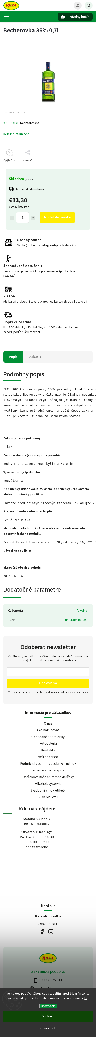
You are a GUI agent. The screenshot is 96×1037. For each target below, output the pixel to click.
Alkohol (82, 610)
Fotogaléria (48, 743)
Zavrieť (78, 168)
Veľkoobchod (48, 756)
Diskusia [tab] (35, 356)
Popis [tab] (13, 356)
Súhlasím (48, 1016)
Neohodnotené (29, 123)
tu (85, 998)
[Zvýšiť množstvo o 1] (33, 218)
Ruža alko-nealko (42, 932)
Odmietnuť (48, 1028)
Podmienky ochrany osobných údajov (48, 763)
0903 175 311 (48, 924)
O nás (48, 723)
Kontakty (48, 750)
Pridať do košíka (57, 217)
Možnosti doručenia (30, 189)
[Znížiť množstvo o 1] (12, 218)
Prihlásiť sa (48, 683)
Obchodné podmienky (48, 736)
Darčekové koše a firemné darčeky (48, 777)
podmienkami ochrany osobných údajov (66, 692)
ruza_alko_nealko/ (51, 932)
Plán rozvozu (48, 797)
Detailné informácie (16, 134)
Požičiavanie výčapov (48, 770)
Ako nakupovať (48, 730)
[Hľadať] (89, 6)
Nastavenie (48, 1006)
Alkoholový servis (48, 783)
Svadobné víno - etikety (48, 790)
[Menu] (6, 16)
